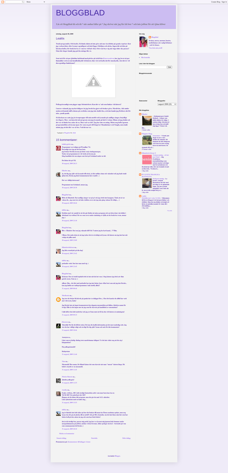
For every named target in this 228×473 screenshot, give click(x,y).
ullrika (64, 210)
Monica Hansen (67, 377)
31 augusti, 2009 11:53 (69, 383)
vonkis (144, 196)
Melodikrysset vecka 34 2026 (151, 198)
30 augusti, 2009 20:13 (69, 163)
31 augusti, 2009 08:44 (69, 288)
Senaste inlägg (61, 438)
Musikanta (65, 295)
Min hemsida (145, 57)
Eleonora (65, 322)
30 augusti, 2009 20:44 (69, 203)
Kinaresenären (108, 58)
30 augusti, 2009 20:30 (69, 187)
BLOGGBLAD (80, 12)
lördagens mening (158, 178)
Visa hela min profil (155, 48)
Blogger (117, 456)
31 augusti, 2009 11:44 (69, 354)
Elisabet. (65, 170)
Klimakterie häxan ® (149, 153)
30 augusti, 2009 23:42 (69, 253)
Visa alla (169, 211)
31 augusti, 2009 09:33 (69, 315)
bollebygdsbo (66, 144)
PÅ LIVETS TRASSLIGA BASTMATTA (151, 175)
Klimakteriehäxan (68, 247)
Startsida (94, 438)
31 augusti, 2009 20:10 (69, 429)
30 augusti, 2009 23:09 (69, 240)
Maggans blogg (147, 134)
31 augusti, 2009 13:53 (69, 402)
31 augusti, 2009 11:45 (69, 370)
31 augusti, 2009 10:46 (69, 330)
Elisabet (144, 114)
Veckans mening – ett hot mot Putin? (161, 156)
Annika (64, 390)
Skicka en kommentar (66, 433)
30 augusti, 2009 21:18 (69, 220)
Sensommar (157, 136)
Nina (63, 361)
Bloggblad (65, 195)
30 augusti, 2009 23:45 (69, 266)
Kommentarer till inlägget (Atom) (79, 442)
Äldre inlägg (126, 438)
